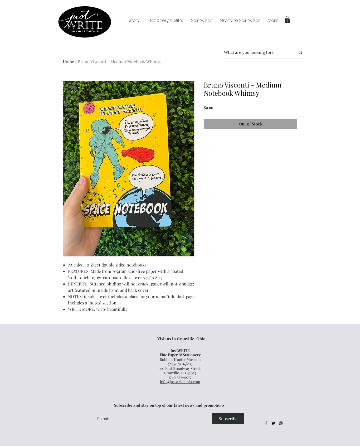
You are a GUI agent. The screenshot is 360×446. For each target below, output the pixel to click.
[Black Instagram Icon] (281, 423)
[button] (287, 19)
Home (68, 61)
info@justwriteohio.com (180, 381)
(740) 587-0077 (180, 377)
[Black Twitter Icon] (273, 423)
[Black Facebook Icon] (266, 423)
